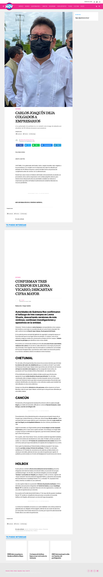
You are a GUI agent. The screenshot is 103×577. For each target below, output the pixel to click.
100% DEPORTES (61, 6)
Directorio (8, 570)
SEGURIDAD (52, 6)
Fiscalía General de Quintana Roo (24, 530)
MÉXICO (21, 6)
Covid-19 (28, 570)
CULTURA (76, 6)
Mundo (15, 570)
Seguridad (20, 570)
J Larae (22, 300)
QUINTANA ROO (35, 6)
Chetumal (45, 529)
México (11, 570)
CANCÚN (44, 6)
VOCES (82, 6)
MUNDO (27, 6)
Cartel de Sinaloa (33, 529)
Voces (24, 570)
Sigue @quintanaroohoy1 (82, 18)
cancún (26, 529)
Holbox (35, 530)
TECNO (70, 6)
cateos (40, 529)
